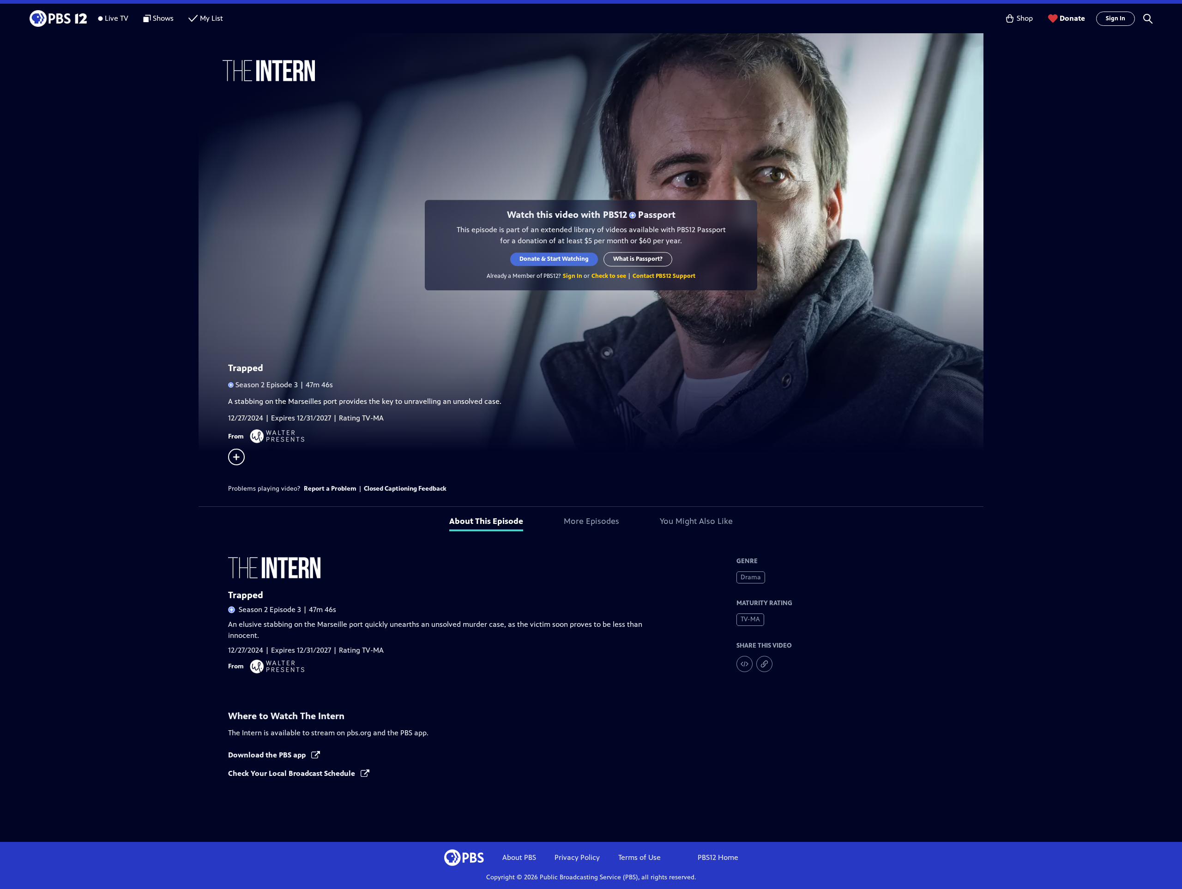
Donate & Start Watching (554, 259)
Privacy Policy (577, 857)
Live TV (116, 18)
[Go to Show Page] (603, 70)
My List (211, 18)
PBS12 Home (718, 857)
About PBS (519, 857)
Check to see (608, 276)
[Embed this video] (744, 664)
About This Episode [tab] (486, 521)
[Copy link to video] (764, 664)
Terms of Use (639, 857)
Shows (163, 18)
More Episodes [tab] (591, 521)
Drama (751, 577)
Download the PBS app (268, 755)
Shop (1025, 18)
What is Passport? (638, 259)
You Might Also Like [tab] (696, 521)
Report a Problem (330, 489)
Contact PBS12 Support (664, 276)
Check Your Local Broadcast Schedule (292, 773)
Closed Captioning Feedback (405, 489)
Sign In (1115, 18)
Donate (1072, 18)
